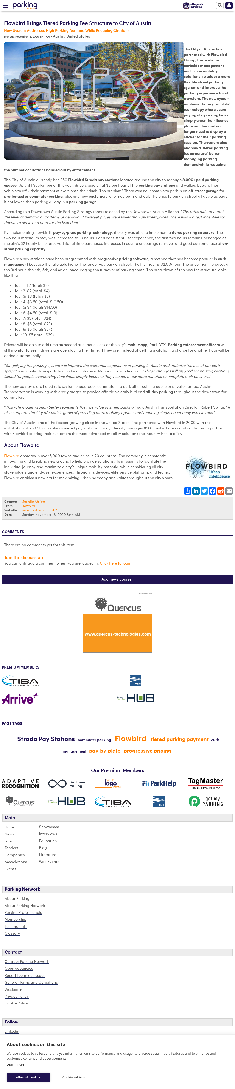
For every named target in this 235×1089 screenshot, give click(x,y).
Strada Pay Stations (46, 739)
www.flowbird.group (37, 510)
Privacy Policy (17, 996)
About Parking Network (25, 906)
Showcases (49, 827)
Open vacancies (19, 968)
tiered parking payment (180, 739)
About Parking (17, 899)
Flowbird (11, 456)
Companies (15, 855)
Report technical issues (25, 975)
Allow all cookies (28, 1077)
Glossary (12, 933)
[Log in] (229, 5)
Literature (47, 855)
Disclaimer (14, 989)
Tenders (11, 848)
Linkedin (12, 1031)
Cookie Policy (16, 1003)
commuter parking (94, 740)
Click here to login (115, 563)
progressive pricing (147, 750)
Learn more (15, 1064)
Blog (43, 848)
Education (48, 841)
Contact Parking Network (27, 961)
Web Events (49, 862)
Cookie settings (73, 1077)
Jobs (9, 841)
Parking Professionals (23, 912)
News (9, 834)
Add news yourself (117, 579)
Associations (16, 862)
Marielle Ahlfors (33, 501)
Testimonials (16, 926)
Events (10, 869)
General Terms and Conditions (31, 982)
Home (10, 827)
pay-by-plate (104, 750)
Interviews (48, 834)
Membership (15, 919)
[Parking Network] (25, 4)
